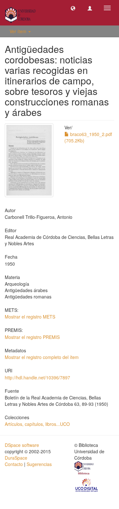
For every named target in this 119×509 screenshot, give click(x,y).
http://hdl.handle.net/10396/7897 (37, 377)
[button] (73, 8)
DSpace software (22, 445)
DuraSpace (16, 458)
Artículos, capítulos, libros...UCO (37, 424)
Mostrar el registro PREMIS (32, 337)
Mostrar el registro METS (30, 316)
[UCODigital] (87, 485)
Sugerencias (39, 464)
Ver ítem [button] (19, 31)
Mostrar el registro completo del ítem (42, 357)
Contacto (14, 464)
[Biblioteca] (84, 469)
